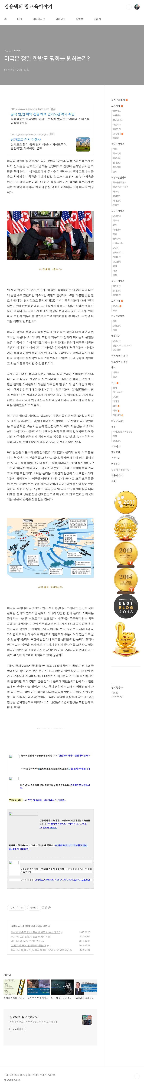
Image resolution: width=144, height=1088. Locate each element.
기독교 (116, 372)
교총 (115, 310)
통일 (113, 481)
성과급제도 (118, 120)
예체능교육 (118, 243)
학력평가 (117, 229)
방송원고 (117, 350)
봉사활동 (117, 239)
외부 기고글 (117, 420)
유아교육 (117, 290)
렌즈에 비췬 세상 (119, 361)
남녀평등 (117, 162)
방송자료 (115, 336)
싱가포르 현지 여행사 (26, 139)
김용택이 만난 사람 (120, 469)
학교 (115, 234)
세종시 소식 (117, 475)
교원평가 (117, 115)
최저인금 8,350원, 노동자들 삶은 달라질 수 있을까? (39, 949)
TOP (137, 1076)
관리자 (97, 19)
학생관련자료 (117, 144)
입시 (115, 171)
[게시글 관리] (22, 907)
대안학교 (117, 295)
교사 (115, 225)
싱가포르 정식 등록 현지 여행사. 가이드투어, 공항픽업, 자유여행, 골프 (39, 146)
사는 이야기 (24, 925)
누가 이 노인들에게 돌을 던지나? (29, 936)
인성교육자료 (117, 316)
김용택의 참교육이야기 (28, 6)
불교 (115, 377)
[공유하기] (18, 907)
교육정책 (115, 105)
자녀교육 (117, 200)
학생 (115, 149)
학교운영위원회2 (120, 187)
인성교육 (117, 325)
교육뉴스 (117, 341)
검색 (129, 7)
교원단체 (115, 301)
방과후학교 (118, 252)
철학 (115, 321)
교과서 (116, 248)
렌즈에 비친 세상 (119, 355)
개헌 (115, 436)
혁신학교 (117, 124)
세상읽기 (117, 415)
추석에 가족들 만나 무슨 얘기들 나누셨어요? (35, 932)
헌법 (113, 426)
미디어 (116, 401)
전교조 (116, 306)
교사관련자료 (117, 211)
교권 (115, 266)
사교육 (116, 191)
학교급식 (117, 158)
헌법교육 (117, 440)
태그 (19, 19)
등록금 (116, 205)
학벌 (115, 270)
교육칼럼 (117, 216)
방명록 (79, 19)
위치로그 (60, 19)
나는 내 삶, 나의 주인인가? (25, 940)
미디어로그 (39, 19)
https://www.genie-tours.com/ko (29, 134)
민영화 (116, 397)
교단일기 (117, 261)
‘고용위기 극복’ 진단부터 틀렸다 (28, 945)
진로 (115, 330)
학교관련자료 (117, 281)
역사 (115, 410)
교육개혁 (117, 133)
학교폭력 (117, 153)
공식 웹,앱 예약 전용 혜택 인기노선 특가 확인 (43, 114)
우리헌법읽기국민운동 (122, 431)
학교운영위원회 (119, 182)
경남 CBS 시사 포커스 (122, 345)
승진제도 (117, 111)
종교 (113, 367)
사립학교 (117, 257)
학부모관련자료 (118, 177)
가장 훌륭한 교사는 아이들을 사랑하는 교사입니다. (33, 1021)
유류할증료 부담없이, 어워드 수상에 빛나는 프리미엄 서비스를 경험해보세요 (50, 120)
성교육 (116, 138)
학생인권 (117, 167)
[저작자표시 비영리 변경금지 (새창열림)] (46, 907)
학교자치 (117, 129)
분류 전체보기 (118, 99)
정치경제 (115, 452)
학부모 (116, 220)
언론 (115, 275)
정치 (13, 925)
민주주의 (115, 463)
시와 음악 (115, 446)
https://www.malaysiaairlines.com (30, 108)
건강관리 (115, 458)
